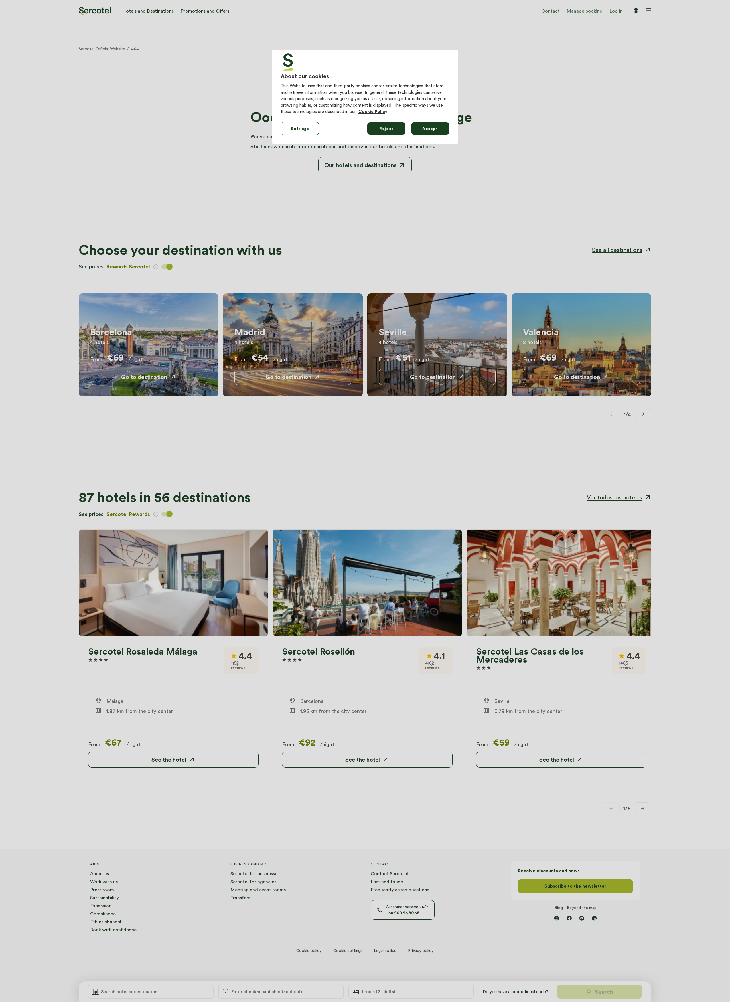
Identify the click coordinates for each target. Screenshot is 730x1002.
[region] (365, 97)
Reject (386, 128)
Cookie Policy (372, 111)
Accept (430, 128)
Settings (300, 128)
